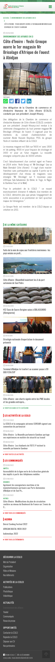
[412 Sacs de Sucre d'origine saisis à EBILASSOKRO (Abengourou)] (27, 295)
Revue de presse (9, 620)
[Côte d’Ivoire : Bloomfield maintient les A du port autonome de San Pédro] (27, 265)
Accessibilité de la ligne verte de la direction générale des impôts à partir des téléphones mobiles (26, 473)
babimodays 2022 (10, 533)
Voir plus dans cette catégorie (17, 408)
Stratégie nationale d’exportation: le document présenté (23, 341)
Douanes (6, 482)
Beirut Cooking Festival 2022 (15, 524)
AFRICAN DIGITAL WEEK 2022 (14, 528)
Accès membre (24, 654)
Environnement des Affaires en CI (23, 17)
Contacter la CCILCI (10, 632)
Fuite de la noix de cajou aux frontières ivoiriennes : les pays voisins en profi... (26, 251)
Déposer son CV (9, 641)
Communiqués (8, 616)
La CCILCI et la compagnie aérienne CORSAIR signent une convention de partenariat (27, 425)
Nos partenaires (9, 645)
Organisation (8, 566)
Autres (5, 498)
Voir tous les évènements (14, 539)
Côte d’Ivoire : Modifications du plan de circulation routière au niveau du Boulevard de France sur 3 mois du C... (27, 504)
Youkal (5, 612)
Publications (7, 587)
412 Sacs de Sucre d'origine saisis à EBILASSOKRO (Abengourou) (24, 311)
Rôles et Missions (9, 570)
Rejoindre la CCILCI (10, 637)
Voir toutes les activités (14, 454)
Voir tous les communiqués (15, 513)
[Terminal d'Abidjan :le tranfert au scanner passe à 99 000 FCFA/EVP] (27, 355)
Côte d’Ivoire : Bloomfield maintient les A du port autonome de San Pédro (24, 281)
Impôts (6, 468)
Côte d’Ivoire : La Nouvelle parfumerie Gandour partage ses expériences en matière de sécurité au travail (26, 436)
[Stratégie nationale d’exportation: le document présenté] (27, 325)
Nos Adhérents (8, 575)
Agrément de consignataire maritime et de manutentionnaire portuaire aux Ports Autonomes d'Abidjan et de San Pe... (24, 487)
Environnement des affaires (13, 607)
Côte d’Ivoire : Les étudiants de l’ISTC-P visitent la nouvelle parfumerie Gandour (24, 447)
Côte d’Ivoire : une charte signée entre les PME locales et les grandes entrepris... (26, 400)
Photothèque (8, 591)
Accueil (6, 17)
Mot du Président (9, 562)
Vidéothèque (8, 595)
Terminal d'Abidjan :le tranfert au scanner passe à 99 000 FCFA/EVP (25, 370)
